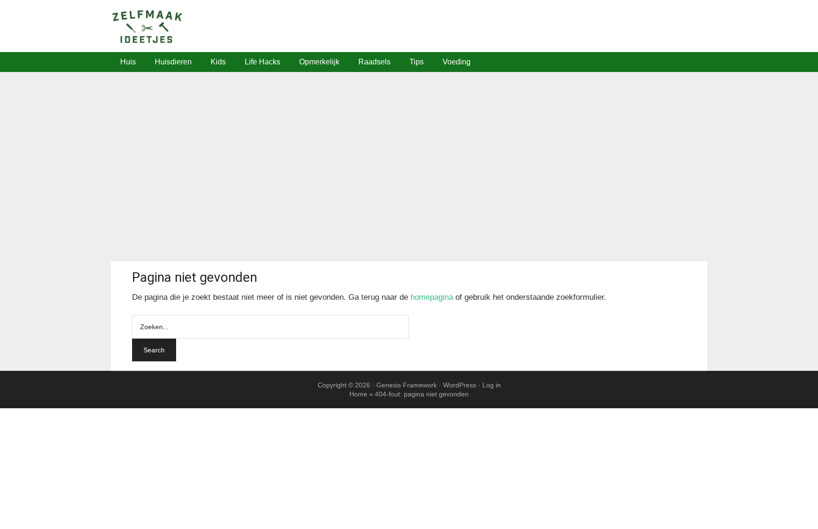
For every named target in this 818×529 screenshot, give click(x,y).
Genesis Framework (406, 385)
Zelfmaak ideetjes (409, 26)
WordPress (459, 385)
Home (358, 394)
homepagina (431, 297)
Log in (491, 385)
